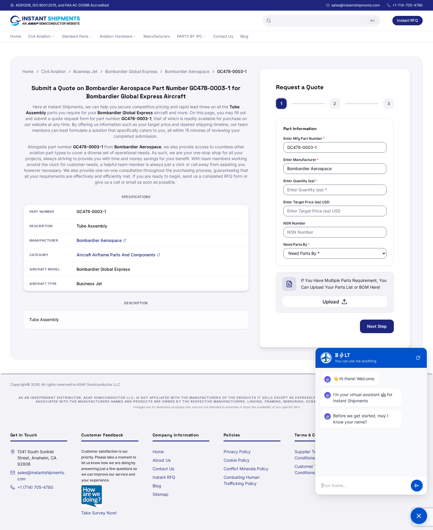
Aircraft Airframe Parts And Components (116, 254)
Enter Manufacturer (301, 159)
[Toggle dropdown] (53, 36)
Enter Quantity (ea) (300, 181)
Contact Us (223, 36)
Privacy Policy (237, 451)
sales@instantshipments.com (355, 5)
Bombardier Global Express (131, 71)
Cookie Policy (236, 460)
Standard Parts (75, 36)
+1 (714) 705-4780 (35, 487)
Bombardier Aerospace (187, 71)
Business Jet (85, 71)
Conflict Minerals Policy (246, 468)
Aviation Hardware (116, 36)
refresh (418, 357)
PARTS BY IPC (189, 36)
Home (15, 36)
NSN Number (294, 223)
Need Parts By (296, 244)
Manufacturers (156, 36)
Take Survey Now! (99, 512)
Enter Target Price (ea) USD (306, 202)
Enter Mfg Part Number (304, 138)
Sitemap (160, 494)
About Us (162, 460)
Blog (244, 36)
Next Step (377, 326)
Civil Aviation (39, 36)
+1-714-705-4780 (407, 5)
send (416, 485)
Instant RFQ (407, 20)
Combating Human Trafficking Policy (242, 480)
